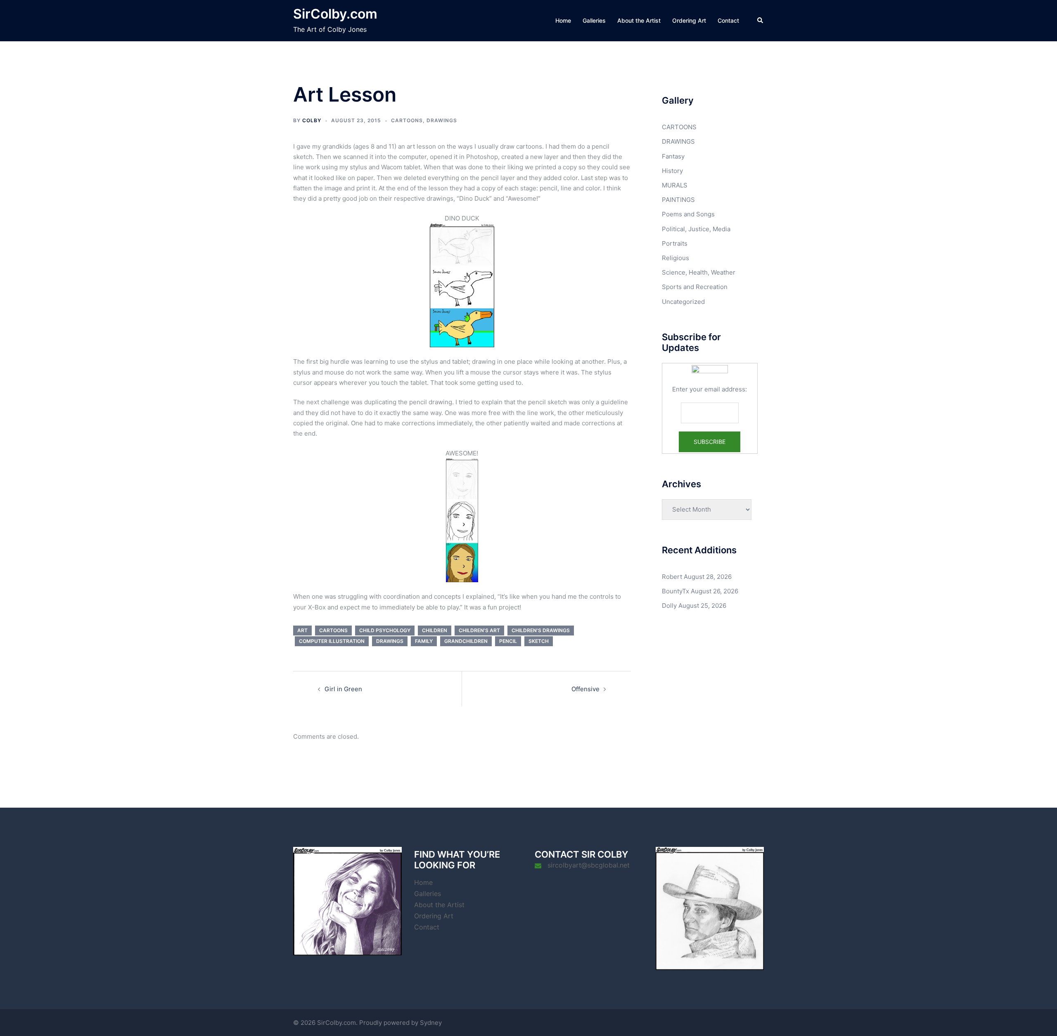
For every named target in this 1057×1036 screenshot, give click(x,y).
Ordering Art (689, 20)
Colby (311, 120)
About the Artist (639, 20)
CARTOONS (407, 120)
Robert (672, 577)
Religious (675, 258)
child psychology (384, 630)
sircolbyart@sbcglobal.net (588, 865)
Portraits (674, 243)
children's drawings (541, 630)
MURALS (674, 185)
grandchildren (466, 641)
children (434, 630)
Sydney (431, 1023)
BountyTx (675, 591)
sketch (538, 641)
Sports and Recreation (695, 287)
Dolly (669, 605)
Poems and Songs (688, 214)
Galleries (594, 20)
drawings (389, 641)
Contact (728, 20)
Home (563, 20)
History (672, 171)
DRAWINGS (442, 120)
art (302, 630)
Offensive (585, 689)
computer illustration (332, 641)
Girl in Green (343, 689)
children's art (479, 630)
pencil (508, 641)
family (424, 641)
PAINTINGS (678, 200)
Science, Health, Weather (698, 272)
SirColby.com (335, 14)
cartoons (333, 630)
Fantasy (673, 156)
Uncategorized (683, 302)
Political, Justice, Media (696, 229)
